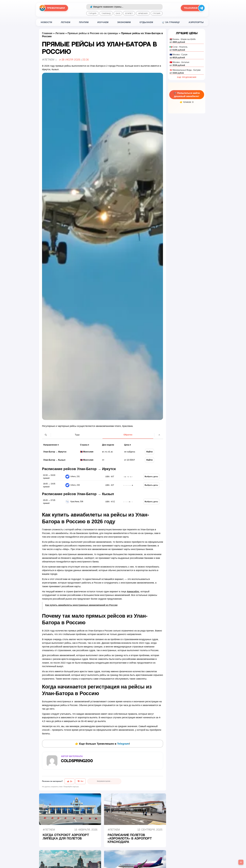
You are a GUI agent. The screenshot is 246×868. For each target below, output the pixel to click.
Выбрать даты (151, 476)
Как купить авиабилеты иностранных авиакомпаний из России (81, 605)
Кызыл (61, 460)
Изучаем (103, 22)
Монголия (88, 451)
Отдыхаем (146, 22)
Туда (77, 435)
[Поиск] (46, 435)
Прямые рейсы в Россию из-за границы (93, 33)
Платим (84, 22)
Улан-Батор (49, 451)
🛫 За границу (171, 22)
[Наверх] (159, 435)
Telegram (123, 743)
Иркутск (62, 451)
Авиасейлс (133, 591)
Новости (46, 22)
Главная (47, 33)
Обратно (128, 435)
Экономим (124, 22)
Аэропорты (196, 22)
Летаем (65, 22)
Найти (149, 451)
